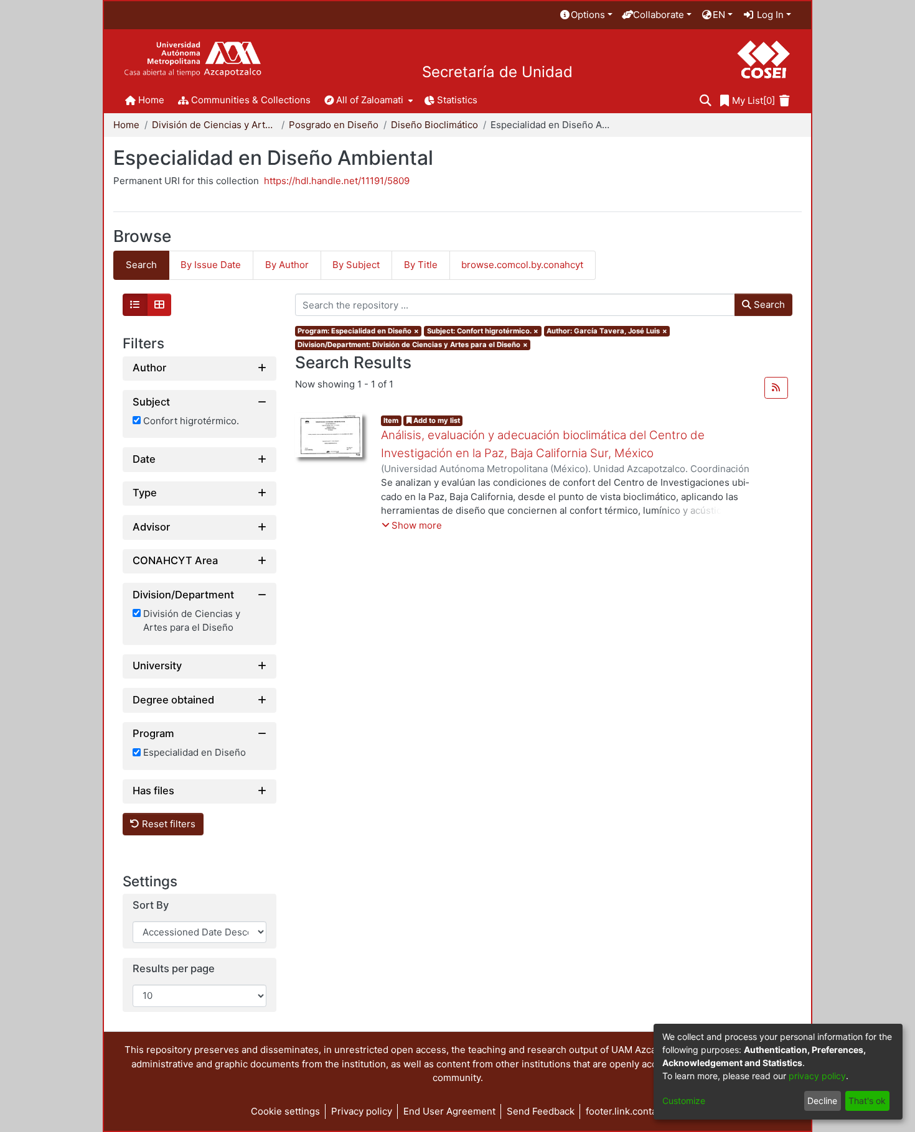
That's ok (867, 1100)
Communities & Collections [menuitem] (251, 100)
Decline (822, 1100)
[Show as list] (135, 305)
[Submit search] (705, 101)
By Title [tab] (421, 265)
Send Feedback (541, 1111)
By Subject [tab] (356, 265)
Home (126, 125)
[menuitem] (585, 15)
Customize (683, 1100)
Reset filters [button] (167, 824)
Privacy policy (361, 1111)
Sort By (151, 905)
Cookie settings (285, 1111)
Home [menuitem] (151, 100)
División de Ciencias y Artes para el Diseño (214, 125)
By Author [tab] (287, 265)
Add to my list (435, 420)
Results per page (174, 969)
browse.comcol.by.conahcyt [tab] (522, 265)
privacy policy (817, 1075)
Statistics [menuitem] (457, 100)
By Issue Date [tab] (211, 265)
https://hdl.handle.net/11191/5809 (337, 181)
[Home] (192, 59)
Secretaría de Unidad (497, 72)
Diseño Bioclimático (434, 125)
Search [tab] (141, 265)
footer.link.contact (625, 1111)
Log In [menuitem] (769, 15)
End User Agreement (449, 1111)
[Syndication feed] (776, 388)
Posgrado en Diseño (333, 125)
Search (768, 304)
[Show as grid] (159, 305)
